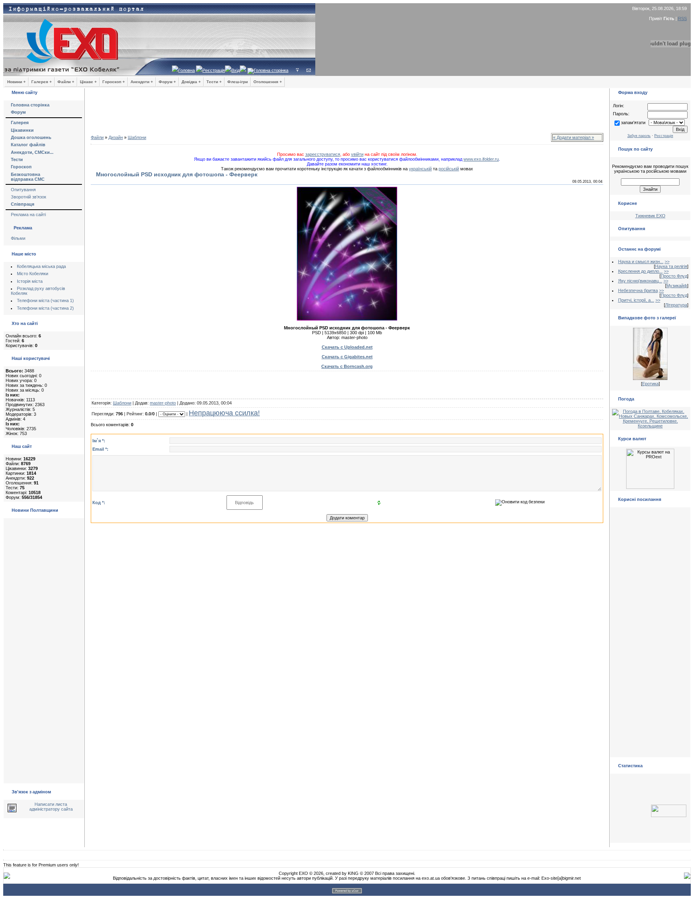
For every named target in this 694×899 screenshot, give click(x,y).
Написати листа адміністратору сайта (51, 806)
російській (449, 168)
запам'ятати (633, 122)
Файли (97, 137)
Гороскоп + (113, 82)
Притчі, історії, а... (636, 300)
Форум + (167, 82)
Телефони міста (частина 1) (45, 300)
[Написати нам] (308, 70)
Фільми (18, 238)
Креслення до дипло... (640, 271)
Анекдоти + (142, 82)
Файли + (65, 82)
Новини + (16, 82)
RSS (682, 18)
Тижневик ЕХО (650, 215)
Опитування (23, 189)
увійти (357, 154)
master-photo (163, 402)
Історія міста (30, 281)
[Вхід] (297, 70)
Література (676, 304)
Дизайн (115, 137)
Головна (186, 70)
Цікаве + (88, 82)
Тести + (214, 82)
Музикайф (676, 285)
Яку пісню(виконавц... (640, 280)
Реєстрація (213, 70)
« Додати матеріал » (573, 137)
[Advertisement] (347, 112)
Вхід (235, 70)
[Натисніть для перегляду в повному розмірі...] (347, 319)
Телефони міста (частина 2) (45, 308)
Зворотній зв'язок (28, 196)
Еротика (650, 383)
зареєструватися (322, 154)
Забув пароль (639, 136)
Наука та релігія (671, 266)
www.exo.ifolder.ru (481, 159)
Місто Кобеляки (32, 273)
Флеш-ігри (237, 82)
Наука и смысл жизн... (640, 261)
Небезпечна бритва (638, 290)
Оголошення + (267, 82)
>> (667, 261)
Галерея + (41, 82)
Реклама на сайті (28, 214)
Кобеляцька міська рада (41, 266)
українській (420, 168)
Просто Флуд (674, 276)
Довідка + (191, 82)
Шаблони (137, 137)
